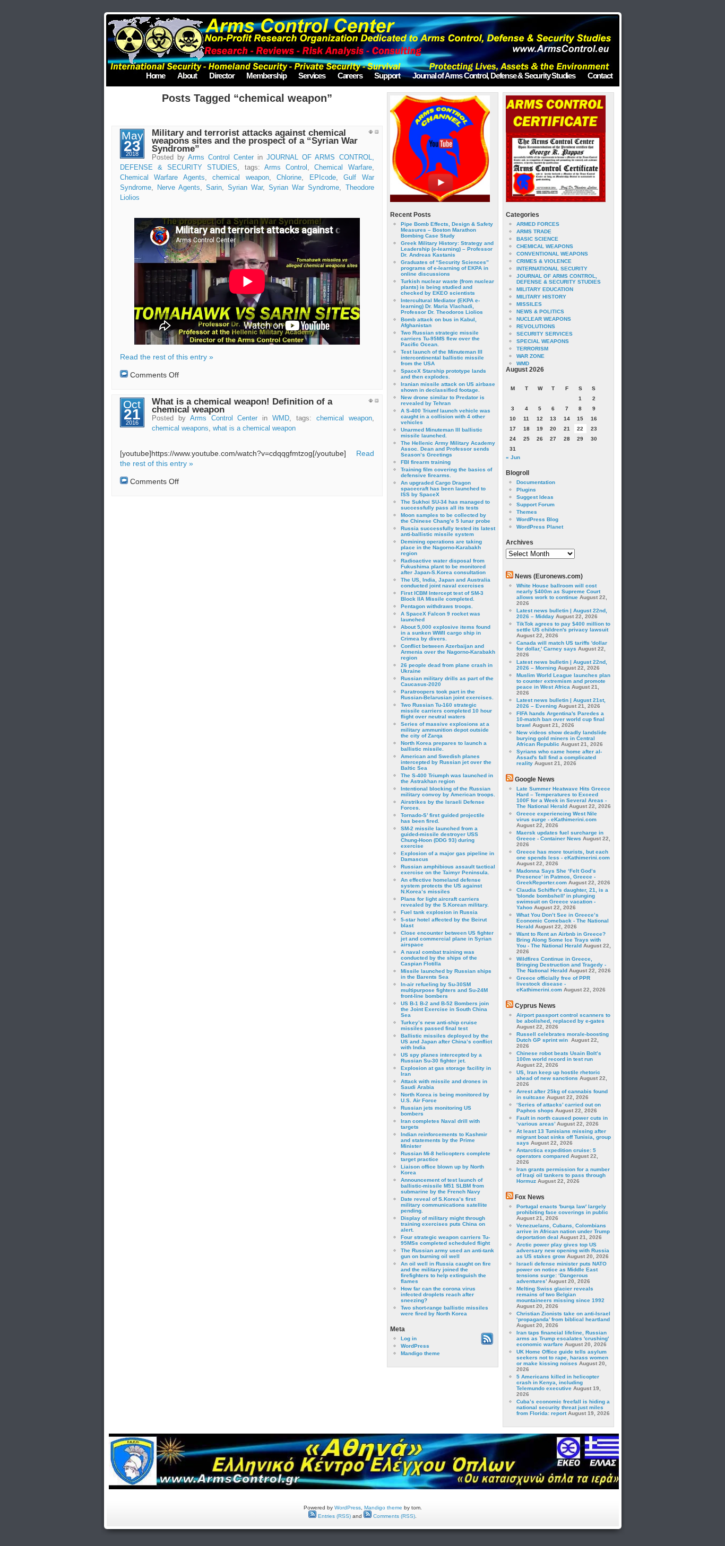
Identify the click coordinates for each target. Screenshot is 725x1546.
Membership (266, 75)
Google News (535, 779)
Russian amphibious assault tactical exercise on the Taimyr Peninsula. (448, 869)
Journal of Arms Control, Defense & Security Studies (493, 75)
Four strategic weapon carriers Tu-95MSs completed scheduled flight (445, 1240)
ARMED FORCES (537, 224)
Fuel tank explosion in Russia (439, 912)
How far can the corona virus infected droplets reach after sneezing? (438, 1294)
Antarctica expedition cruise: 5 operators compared (556, 1153)
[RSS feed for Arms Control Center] (487, 1343)
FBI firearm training (426, 462)
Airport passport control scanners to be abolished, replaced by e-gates (563, 1018)
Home (155, 75)
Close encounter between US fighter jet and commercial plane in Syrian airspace (447, 938)
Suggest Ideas (535, 497)
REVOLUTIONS (535, 326)
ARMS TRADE (533, 231)
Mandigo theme (420, 1353)
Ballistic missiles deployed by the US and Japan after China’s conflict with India (446, 1041)
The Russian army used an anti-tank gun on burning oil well (447, 1253)
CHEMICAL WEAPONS (544, 246)
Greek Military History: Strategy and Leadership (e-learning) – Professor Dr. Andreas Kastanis (447, 249)
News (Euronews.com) (549, 576)
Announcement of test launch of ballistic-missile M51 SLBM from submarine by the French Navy (442, 1185)
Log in (409, 1338)
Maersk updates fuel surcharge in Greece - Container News (559, 835)
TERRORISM (532, 349)
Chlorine (289, 177)
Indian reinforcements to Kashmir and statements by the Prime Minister (444, 1140)
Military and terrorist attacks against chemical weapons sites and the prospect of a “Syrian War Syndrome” (255, 141)
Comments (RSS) (393, 1516)
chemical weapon (240, 177)
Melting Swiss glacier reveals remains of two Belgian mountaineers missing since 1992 (560, 1294)
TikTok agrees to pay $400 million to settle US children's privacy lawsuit (563, 627)
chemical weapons (180, 428)
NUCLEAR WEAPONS (543, 319)
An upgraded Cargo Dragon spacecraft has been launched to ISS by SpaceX (443, 488)
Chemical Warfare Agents (162, 177)
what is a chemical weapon (254, 428)
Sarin (214, 187)
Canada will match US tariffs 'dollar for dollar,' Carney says (561, 646)
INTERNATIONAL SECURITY (552, 268)
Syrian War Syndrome (304, 187)
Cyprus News (535, 1005)
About (187, 75)
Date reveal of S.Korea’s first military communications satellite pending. (444, 1205)
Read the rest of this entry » (166, 357)
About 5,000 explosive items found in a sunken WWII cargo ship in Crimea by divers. (445, 633)
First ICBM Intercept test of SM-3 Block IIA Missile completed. (442, 596)
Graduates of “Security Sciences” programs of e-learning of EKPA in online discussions (445, 268)
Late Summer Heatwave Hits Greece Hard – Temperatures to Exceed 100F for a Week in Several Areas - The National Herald (563, 797)
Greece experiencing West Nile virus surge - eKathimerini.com (556, 816)
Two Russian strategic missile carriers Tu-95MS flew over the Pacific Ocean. (440, 338)
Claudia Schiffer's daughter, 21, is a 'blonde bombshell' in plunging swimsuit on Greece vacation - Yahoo (562, 898)
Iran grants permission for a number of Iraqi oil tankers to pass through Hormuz (563, 1175)
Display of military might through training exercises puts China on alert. (443, 1224)
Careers (350, 75)
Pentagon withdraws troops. (437, 606)
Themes (526, 512)
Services (311, 75)
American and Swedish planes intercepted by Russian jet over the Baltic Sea (446, 762)
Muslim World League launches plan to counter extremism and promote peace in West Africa (563, 681)
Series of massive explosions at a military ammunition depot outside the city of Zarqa (445, 730)
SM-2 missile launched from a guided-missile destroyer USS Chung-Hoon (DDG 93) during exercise (439, 837)
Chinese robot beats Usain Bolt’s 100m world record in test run (558, 1056)
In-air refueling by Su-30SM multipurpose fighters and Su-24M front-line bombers (444, 990)
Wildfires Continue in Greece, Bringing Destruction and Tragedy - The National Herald (561, 964)
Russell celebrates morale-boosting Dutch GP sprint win (562, 1037)
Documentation (535, 482)
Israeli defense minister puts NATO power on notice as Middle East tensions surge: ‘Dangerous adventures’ (561, 1272)
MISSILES (529, 304)
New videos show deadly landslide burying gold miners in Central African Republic (561, 738)
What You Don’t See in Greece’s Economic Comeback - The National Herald (562, 920)
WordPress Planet (539, 527)
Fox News (530, 1197)
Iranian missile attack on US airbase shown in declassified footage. (448, 387)
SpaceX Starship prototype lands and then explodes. (443, 374)
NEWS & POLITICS (540, 311)
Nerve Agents (178, 187)
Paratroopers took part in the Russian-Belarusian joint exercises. (447, 694)
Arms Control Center (221, 157)
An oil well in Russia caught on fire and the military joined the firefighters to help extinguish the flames (446, 1272)
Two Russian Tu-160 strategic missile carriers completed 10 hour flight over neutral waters (446, 710)
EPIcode (322, 177)
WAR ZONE (530, 356)
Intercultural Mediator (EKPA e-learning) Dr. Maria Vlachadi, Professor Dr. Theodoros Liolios (442, 306)
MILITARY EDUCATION (544, 289)
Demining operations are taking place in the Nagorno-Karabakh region (441, 547)
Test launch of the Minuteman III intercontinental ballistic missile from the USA (442, 357)
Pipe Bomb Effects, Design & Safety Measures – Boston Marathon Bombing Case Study (447, 230)
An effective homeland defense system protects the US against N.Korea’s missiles (441, 885)
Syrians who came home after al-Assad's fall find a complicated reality (559, 757)
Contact (600, 75)
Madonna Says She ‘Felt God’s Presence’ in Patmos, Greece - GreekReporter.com (556, 876)
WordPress (415, 1346)
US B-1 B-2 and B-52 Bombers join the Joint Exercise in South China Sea (445, 1009)
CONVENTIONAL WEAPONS (552, 254)
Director (221, 75)
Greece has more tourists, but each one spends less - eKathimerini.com (563, 854)
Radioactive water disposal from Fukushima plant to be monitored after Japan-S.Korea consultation (443, 566)
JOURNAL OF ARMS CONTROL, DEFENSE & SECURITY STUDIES (558, 279)
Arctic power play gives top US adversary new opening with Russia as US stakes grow (562, 1250)
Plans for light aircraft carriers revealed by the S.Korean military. (445, 902)
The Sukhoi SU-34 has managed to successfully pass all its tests (445, 505)
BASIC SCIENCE (537, 239)
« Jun (513, 457)
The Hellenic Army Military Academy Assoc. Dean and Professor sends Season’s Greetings (448, 449)
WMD (280, 418)
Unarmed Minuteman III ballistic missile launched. (441, 432)
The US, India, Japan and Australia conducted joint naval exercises (445, 582)
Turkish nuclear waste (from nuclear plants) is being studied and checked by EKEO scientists (447, 287)
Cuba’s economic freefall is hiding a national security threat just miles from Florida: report (563, 1407)
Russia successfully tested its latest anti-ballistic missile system (448, 531)
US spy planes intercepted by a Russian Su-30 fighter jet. (441, 1058)
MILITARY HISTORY (541, 297)
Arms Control (285, 167)
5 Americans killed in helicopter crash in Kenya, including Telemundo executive (557, 1382)
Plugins (526, 490)
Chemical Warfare (343, 167)
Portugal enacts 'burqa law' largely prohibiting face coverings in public (562, 1209)
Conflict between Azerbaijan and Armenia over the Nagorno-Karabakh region (448, 652)
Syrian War (245, 187)
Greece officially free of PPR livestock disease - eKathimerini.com (553, 983)
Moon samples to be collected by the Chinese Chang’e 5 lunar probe (445, 518)
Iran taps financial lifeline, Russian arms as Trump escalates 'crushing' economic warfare (562, 1338)
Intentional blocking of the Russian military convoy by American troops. (448, 791)
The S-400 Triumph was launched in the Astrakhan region (447, 778)
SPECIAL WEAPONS (542, 341)
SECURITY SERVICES (544, 334)
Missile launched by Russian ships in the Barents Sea (446, 974)
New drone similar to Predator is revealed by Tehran (443, 400)
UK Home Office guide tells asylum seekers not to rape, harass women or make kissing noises (562, 1357)
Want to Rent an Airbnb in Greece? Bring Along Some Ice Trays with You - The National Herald (561, 939)
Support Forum (535, 504)
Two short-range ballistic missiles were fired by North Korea (444, 1310)
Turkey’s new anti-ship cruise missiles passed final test (439, 1025)
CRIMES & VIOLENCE (544, 261)
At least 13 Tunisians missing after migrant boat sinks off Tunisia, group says (563, 1137)
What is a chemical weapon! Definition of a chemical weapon (242, 406)
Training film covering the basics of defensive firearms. (446, 472)
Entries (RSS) (333, 1516)
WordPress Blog (537, 519)
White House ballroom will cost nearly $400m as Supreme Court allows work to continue (558, 591)
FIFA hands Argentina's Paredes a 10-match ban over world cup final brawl (560, 719)
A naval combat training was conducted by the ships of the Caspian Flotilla (439, 958)
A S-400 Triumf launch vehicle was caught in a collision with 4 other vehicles (445, 416)
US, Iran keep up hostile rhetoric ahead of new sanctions (558, 1075)
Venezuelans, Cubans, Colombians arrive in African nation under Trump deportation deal (563, 1231)
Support (387, 75)
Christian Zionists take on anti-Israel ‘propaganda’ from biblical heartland (563, 1316)
